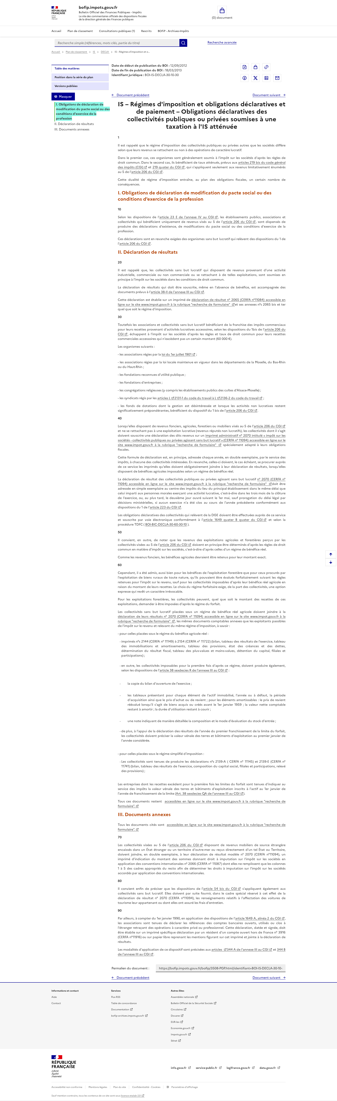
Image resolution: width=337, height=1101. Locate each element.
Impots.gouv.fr (179, 1034)
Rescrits (146, 31)
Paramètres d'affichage (184, 1087)
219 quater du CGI (167, 167)
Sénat (174, 1040)
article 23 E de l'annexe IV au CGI (186, 217)
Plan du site (120, 1087)
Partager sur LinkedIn (266, 78)
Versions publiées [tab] (66, 86)
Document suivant (267, 95)
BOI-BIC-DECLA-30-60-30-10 (166, 524)
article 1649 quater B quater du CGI (233, 519)
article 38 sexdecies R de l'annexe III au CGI (192, 670)
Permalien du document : (130, 968)
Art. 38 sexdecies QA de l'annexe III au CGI (207, 793)
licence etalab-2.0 (131, 1095)
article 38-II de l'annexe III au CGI (175, 292)
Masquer (65, 96)
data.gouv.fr (268, 1068)
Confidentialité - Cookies (146, 1087)
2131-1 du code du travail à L (195, 398)
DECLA (105, 52)
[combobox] (117, 43)
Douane (175, 1016)
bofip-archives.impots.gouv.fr (127, 1016)
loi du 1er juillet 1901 (177, 354)
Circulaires (177, 1009)
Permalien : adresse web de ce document (266, 67)
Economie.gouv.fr (181, 1028)
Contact (56, 1003)
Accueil (56, 31)
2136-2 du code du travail (239, 398)
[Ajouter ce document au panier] (255, 67)
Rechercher (183, 43)
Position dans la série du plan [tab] (74, 77)
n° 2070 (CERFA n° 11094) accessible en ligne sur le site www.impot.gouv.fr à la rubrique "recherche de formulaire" (202, 481)
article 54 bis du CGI (220, 888)
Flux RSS (115, 997)
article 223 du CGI (163, 507)
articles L (163, 398)
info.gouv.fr (179, 1068)
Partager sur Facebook (244, 78)
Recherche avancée (222, 42)
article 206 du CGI (145, 171)
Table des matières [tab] (67, 68)
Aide (54, 997)
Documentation (120, 1009)
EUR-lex (175, 1022)
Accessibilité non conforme (67, 1087)
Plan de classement (80, 31)
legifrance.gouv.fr (239, 1068)
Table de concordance (124, 1003)
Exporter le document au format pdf (244, 67)
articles (217, 949)
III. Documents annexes (71, 129)
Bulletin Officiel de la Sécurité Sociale (192, 1003)
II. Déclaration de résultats (74, 123)
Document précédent (132, 95)
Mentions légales (98, 1087)
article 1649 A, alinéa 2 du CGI (258, 918)
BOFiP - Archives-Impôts (173, 31)
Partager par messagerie (277, 78)
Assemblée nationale (182, 997)
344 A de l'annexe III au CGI (247, 949)
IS (94, 52)
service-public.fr (207, 1068)
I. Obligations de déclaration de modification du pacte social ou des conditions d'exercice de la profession (83, 111)
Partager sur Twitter (255, 78)
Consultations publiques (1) (117, 31)
